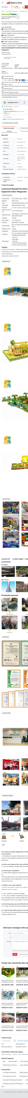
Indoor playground (20, 1044)
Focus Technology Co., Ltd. (19, 1092)
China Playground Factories (9, 1076)
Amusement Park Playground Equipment (12, 1080)
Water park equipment (7, 1046)
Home (3, 11)
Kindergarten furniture (21, 1046)
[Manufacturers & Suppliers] (14, 2)
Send (15, 954)
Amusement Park (23, 11)
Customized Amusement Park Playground (13, 1083)
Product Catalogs (23, 1041)
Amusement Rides (12, 1061)
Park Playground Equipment (9, 1072)
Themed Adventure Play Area (10, 1065)
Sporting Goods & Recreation (12, 11)
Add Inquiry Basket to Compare (10, 123)
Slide (4, 1061)
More (3, 1086)
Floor (3, 1044)
